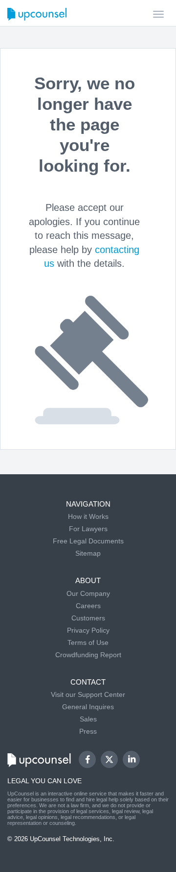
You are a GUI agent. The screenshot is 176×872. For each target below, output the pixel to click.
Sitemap (88, 553)
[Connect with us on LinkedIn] (131, 759)
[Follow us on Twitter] (109, 759)
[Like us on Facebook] (87, 759)
